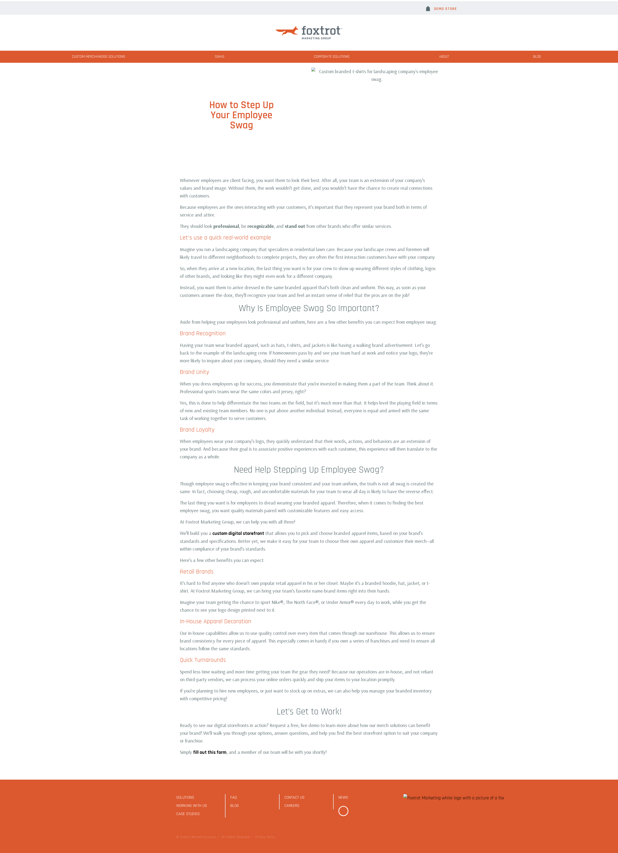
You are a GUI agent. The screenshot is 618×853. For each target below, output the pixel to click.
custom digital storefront (238, 533)
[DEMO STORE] (428, 8)
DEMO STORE (445, 8)
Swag (219, 56)
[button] (154, 8)
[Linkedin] (343, 811)
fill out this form (209, 752)
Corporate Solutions (332, 56)
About (444, 56)
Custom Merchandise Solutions (98, 56)
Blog (537, 56)
